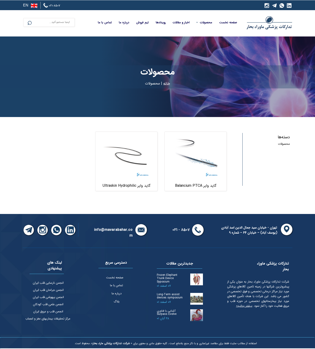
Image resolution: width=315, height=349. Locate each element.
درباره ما (124, 22)
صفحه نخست (228, 22)
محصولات (206, 22)
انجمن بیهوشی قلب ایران (48, 297)
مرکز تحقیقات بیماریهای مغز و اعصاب (47, 318)
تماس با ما (105, 22)
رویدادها (161, 22)
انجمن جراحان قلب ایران (48, 290)
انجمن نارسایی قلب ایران (48, 282)
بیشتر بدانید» (244, 306)
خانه (166, 83)
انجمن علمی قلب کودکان (48, 304)
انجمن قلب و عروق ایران (48, 311)
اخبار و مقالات (181, 22)
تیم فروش (142, 22)
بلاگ (116, 301)
